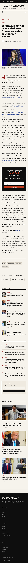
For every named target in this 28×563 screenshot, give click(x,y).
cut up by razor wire (8, 160)
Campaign (4, 530)
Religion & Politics (6, 533)
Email (14, 279)
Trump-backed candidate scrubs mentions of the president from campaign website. (16, 324)
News (8, 19)
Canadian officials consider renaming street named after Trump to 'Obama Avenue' (15, 303)
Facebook (19, 275)
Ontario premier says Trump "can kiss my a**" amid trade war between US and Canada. (15, 375)
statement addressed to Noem (11, 97)
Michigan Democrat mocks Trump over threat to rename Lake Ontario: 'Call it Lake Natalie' (15, 360)
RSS (26, 1)
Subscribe (14, 187)
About (3, 542)
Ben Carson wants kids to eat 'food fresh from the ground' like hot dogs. (15, 353)
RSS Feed (4, 549)
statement (18, 230)
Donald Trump (11, 263)
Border (3, 263)
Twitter (10, 275)
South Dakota (5, 266)
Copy (22, 279)
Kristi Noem (18, 263)
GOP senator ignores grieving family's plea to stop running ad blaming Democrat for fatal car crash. (16, 314)
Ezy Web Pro (7, 560)
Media (3, 518)
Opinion (3, 514)
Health (3, 516)
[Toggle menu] (25, 12)
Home (3, 19)
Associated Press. (17, 106)
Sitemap (4, 551)
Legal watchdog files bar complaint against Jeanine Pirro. (16, 333)
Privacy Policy (5, 547)
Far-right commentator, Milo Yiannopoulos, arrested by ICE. (16, 294)
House (3, 528)
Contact (3, 545)
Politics (3, 512)
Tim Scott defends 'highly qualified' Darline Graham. (15, 346)
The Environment (6, 535)
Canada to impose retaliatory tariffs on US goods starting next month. (15, 367)
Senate (3, 526)
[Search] (2, 12)
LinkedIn (6, 279)
